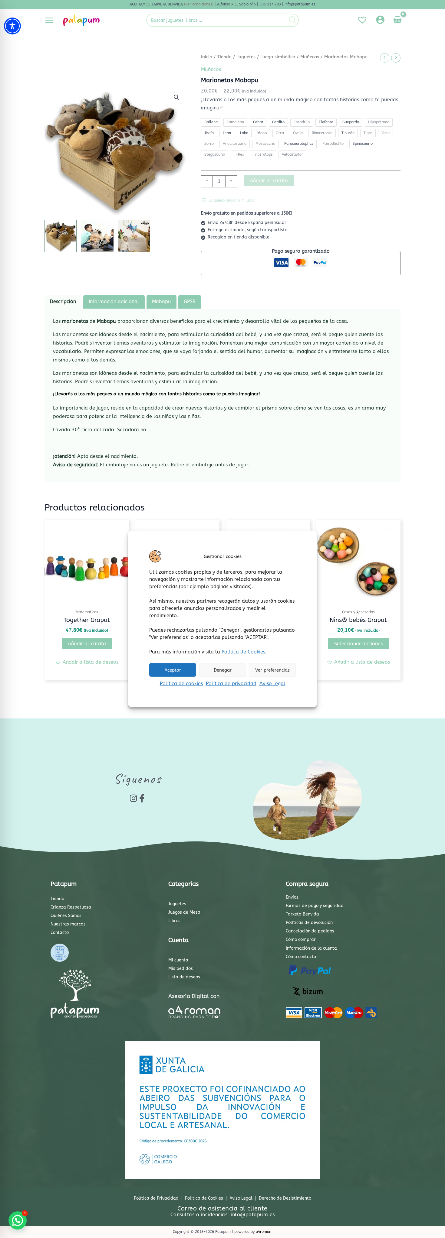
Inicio (206, 57)
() (198, 4)
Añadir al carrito (269, 180)
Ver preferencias (272, 669)
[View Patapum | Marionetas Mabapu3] (97, 236)
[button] (176, 97)
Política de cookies (181, 683)
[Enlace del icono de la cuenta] (380, 19)
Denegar (223, 669)
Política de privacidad (231, 683)
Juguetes (246, 57)
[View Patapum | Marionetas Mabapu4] (134, 236)
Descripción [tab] (63, 301)
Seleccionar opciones (358, 644)
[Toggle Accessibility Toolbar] (12, 26)
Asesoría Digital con (194, 996)
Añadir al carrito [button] (87, 644)
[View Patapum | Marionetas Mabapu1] (60, 236)
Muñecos (309, 57)
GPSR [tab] (190, 301)
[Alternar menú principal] (49, 20)
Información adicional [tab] (114, 301)
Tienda (224, 57)
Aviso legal (272, 683)
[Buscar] (292, 20)
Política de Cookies (243, 652)
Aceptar (172, 669)
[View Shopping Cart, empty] (397, 20)
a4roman (263, 1232)
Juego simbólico (278, 57)
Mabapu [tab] (161, 301)
